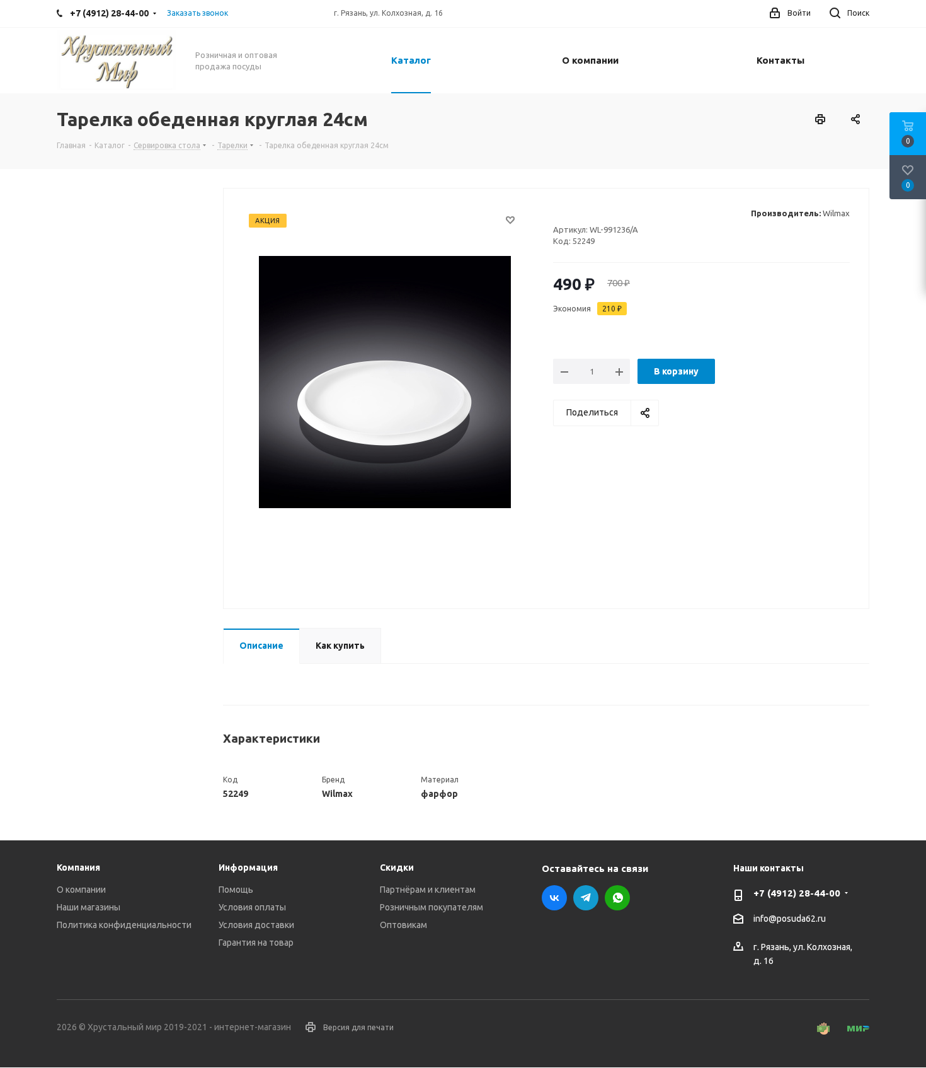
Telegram (585, 897)
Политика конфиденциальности (124, 925)
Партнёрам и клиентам (428, 890)
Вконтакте (554, 897)
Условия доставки (256, 925)
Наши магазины (88, 907)
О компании (81, 890)
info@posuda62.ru (789, 919)
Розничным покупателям (431, 907)
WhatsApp (617, 897)
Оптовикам (403, 925)
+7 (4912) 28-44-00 (796, 893)
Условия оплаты (252, 907)
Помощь (236, 890)
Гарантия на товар (256, 942)
